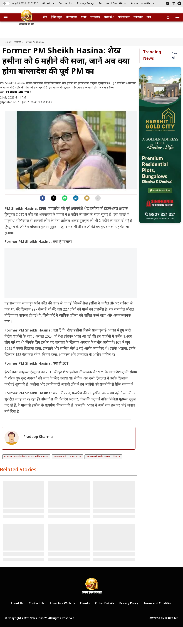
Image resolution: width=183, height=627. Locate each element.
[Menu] (177, 17)
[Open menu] (7, 17)
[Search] (168, 17)
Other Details (104, 604)
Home (7, 42)
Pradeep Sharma (17, 91)
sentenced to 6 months (67, 456)
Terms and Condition (158, 604)
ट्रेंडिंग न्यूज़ (56, 17)
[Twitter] (53, 198)
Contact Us (65, 3)
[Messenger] (179, 3)
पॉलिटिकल (124, 17)
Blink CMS (171, 618)
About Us (48, 3)
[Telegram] (168, 3)
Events (85, 604)
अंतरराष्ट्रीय (71, 17)
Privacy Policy (85, 3)
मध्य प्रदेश (109, 17)
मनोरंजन (138, 17)
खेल (149, 17)
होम (45, 17)
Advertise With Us (142, 3)
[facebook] (42, 198)
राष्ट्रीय (83, 17)
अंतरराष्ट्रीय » (18, 42)
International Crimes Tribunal (103, 456)
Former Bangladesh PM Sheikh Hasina (26, 456)
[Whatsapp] (65, 198)
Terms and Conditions (112, 3)
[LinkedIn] (173, 3)
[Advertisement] (70, 274)
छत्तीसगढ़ (95, 17)
